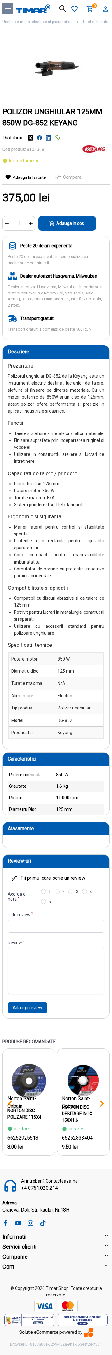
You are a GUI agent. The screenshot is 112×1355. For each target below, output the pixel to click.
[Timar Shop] (33, 8)
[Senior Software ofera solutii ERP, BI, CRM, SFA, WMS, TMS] (88, 1332)
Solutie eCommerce (38, 1332)
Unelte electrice (96, 22)
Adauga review (27, 1007)
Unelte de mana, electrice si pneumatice (37, 22)
